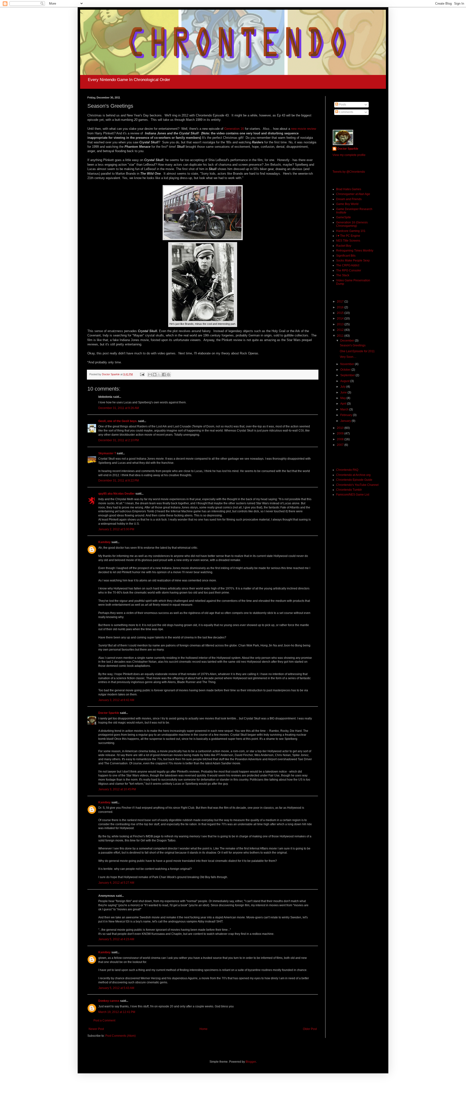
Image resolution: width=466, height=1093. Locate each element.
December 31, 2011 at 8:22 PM (118, 480)
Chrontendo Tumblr (349, 489)
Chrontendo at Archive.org (353, 475)
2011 (340, 335)
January (346, 421)
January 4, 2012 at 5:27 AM (116, 882)
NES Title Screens (348, 240)
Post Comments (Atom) (120, 1035)
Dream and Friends (349, 199)
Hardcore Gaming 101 (351, 231)
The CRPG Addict (347, 265)
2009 (340, 433)
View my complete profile (349, 155)
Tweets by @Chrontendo (349, 171)
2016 (340, 307)
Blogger (251, 1061)
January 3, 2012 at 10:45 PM (117, 789)
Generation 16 (234, 129)
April (343, 403)
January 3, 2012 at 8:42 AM (116, 700)
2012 (340, 330)
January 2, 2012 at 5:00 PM (116, 529)
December (347, 340)
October (345, 369)
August (345, 381)
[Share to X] (159, 374)
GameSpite (343, 217)
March (344, 409)
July (343, 386)
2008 (340, 439)
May (343, 398)
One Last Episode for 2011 (357, 351)
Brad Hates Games (348, 189)
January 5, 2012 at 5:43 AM (116, 988)
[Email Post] (142, 374)
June (344, 392)
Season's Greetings (353, 345)
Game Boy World (347, 204)
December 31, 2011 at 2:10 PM (118, 440)
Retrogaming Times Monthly (354, 250)
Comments (345, 112)
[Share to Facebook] (163, 374)
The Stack (342, 275)
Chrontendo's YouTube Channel (357, 485)
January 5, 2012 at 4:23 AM (116, 939)
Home (204, 1029)
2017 (340, 301)
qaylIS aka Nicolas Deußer (116, 493)
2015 (340, 313)
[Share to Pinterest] (168, 374)
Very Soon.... (348, 357)
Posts (342, 104)
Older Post (310, 1029)
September (348, 375)
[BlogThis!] (154, 374)
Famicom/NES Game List (352, 494)
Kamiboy (104, 542)
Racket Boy (343, 245)
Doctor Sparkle (108, 713)
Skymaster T (107, 453)
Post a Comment (104, 1020)
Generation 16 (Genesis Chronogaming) (352, 224)
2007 (340, 445)
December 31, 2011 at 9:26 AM (118, 408)
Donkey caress (108, 1001)
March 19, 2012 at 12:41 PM (116, 1012)
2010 (340, 428)
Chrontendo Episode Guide (354, 479)
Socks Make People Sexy (353, 260)
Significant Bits (346, 255)
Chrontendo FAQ (347, 470)
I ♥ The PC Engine (348, 235)
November (347, 364)
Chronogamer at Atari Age (353, 194)
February (346, 415)
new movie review (303, 129)
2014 (340, 318)
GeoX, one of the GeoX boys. (117, 421)
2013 (340, 324)
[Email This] (150, 374)
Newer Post (96, 1029)
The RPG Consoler (348, 270)
